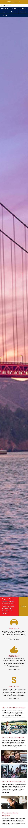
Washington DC (4, 8)
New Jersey (14, 11)
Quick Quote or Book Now (14, 2)
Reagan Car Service (6, 5)
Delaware (5, 11)
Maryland (23, 8)
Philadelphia (23, 11)
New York (5, 15)
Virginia (14, 8)
